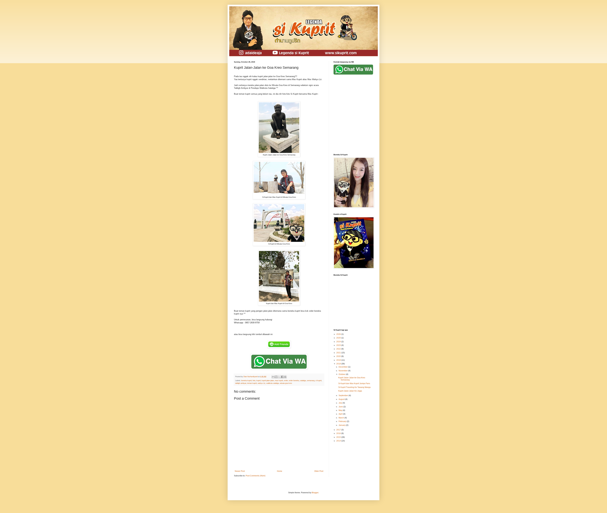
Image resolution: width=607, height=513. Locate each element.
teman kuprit (252, 383)
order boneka (294, 380)
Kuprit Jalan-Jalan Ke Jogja (350, 391)
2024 (338, 342)
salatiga (303, 380)
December (343, 367)
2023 (338, 345)
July (341, 403)
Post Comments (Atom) (255, 476)
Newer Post (240, 471)
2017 (338, 430)
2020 (338, 356)
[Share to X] (279, 376)
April (341, 414)
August (342, 399)
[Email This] (273, 376)
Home (279, 471)
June (341, 407)
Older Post (318, 471)
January (342, 425)
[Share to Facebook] (282, 376)
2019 (338, 360)
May (341, 410)
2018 (338, 364)
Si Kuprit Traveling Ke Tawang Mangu (354, 387)
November (343, 371)
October (342, 374)
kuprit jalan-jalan (268, 380)
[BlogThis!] (276, 376)
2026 (338, 334)
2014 (338, 441)
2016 (338, 433)
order (286, 380)
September (344, 395)
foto (254, 380)
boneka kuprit (246, 380)
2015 (338, 437)
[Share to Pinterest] (285, 376)
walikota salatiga (272, 383)
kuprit (258, 380)
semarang (311, 380)
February (343, 421)
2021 (338, 353)
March (341, 418)
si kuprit (319, 380)
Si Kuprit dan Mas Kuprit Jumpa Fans (354, 383)
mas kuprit (279, 380)
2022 (338, 349)
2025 (338, 338)
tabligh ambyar (240, 383)
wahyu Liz (261, 383)
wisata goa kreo (286, 383)
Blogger (315, 493)
